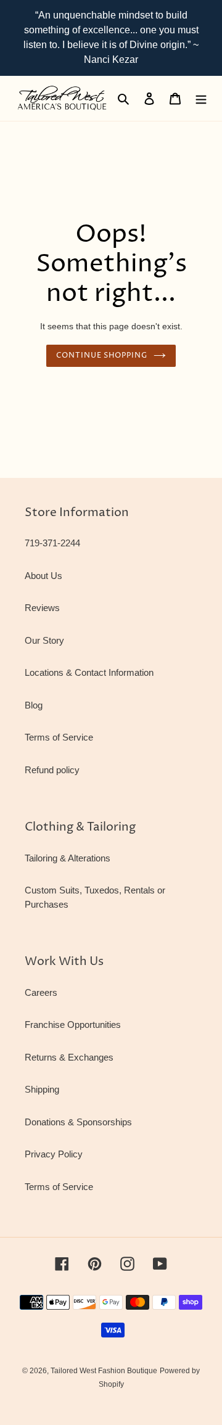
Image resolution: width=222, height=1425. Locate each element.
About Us (43, 575)
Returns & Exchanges (69, 1057)
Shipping (42, 1089)
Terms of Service (59, 737)
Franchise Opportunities (73, 1024)
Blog (34, 705)
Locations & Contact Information (89, 672)
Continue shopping (102, 355)
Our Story (44, 640)
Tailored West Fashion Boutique (104, 1370)
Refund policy (52, 770)
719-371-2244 (52, 543)
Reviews (42, 607)
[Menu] (201, 98)
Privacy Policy (54, 1154)
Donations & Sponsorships (78, 1122)
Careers (41, 992)
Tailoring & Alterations (67, 858)
